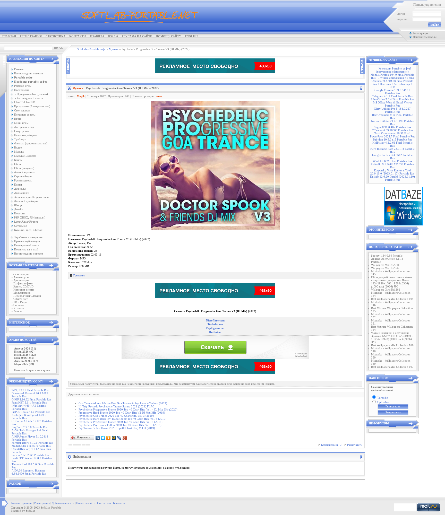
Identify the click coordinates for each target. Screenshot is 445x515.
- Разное (17, 311)
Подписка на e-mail (26, 249)
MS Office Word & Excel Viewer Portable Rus (392, 104)
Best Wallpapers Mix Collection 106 (392, 345)
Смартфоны (21, 131)
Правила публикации (27, 241)
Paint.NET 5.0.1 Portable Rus (29, 402)
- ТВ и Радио (20, 301)
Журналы (19, 188)
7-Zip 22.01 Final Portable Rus (30, 390)
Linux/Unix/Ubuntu (26, 221)
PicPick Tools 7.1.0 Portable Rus (31, 411)
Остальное (20, 225)
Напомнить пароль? (425, 36)
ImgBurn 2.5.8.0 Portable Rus (29, 427)
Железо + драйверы (26, 201)
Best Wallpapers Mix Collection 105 (392, 298)
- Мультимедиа (21, 292)
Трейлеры (20, 139)
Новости (19, 213)
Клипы (18, 159)
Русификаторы (23, 180)
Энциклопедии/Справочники (31, 196)
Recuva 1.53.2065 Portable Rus (30, 455)
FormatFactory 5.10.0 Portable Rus (32, 442)
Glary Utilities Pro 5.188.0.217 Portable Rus (392, 110)
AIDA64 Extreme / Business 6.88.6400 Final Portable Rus (29, 472)
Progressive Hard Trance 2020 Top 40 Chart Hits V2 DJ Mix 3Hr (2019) (122, 412)
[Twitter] (103, 437)
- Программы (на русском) (31, 93)
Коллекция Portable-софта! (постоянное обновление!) (393, 70)
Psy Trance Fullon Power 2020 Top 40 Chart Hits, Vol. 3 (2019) (117, 428)
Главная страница (21, 502)
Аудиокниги (21, 192)
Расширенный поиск (26, 245)
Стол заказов (22, 110)
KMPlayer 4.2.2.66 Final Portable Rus (392, 144)
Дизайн (18, 209)
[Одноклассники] (108, 437)
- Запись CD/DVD (22, 286)
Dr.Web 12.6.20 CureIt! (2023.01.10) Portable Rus (392, 178)
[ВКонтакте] (97, 437)
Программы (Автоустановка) (32, 106)
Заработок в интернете (28, 237)
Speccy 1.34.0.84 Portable (387, 255)
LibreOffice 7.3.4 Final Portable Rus (392, 99)
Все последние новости (28, 73)
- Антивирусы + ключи (28, 98)
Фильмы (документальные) (30, 143)
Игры (17, 118)
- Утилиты (18, 308)
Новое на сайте (85, 502)
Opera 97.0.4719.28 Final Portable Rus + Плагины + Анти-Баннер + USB (392, 84)
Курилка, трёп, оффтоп (28, 229)
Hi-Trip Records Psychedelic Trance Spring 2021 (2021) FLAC (116, 406)
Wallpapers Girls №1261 (385, 289)
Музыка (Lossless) (25, 155)
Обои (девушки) (24, 168)
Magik (81, 96)
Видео (18, 147)
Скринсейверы (23, 176)
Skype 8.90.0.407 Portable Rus (392, 127)
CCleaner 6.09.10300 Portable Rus (392, 130)
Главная (9, 36)
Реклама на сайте (137, 36)
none (159, 96)
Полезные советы (24, 114)
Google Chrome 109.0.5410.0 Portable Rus (392, 92)
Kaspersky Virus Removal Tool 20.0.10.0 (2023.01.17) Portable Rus (392, 172)
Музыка (19, 151)
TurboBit (382, 397)
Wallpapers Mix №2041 (385, 264)
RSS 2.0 (113, 36)
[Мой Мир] (114, 437)
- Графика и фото (22, 283)
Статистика (55, 36)
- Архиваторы (20, 280)
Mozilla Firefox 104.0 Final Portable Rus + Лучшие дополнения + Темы (392, 76)
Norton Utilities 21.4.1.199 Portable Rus (392, 122)
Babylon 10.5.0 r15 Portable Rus (392, 139)
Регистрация (31, 36)
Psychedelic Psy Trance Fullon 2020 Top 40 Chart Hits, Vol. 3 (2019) (120, 424)
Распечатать (354, 444)
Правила (97, 36)
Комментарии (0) (331, 444)
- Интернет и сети (23, 289)
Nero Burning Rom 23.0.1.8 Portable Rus (392, 150)
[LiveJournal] (119, 437)
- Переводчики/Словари (26, 295)
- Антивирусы (20, 277)
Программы (21, 89)
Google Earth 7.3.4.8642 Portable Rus (392, 156)
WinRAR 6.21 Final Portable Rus (392, 161)
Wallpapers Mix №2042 (385, 267)
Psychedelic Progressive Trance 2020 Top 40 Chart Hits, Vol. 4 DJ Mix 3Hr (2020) (128, 409)
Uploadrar (383, 402)
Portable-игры (22, 85)
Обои (17, 163)
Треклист (79, 275)
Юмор (18, 205)
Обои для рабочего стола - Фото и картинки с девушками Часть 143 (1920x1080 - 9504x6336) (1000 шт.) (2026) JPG (391, 282)
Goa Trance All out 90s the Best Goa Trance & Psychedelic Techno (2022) (123, 403)
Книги (18, 184)
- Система (18, 305)
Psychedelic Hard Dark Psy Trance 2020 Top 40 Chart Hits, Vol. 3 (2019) (122, 418)
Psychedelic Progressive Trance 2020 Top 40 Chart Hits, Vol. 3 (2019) (120, 421)
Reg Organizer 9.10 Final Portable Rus (392, 116)
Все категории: (21, 274)
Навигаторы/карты (25, 135)
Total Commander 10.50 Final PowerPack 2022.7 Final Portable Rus (392, 135)
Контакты (77, 36)
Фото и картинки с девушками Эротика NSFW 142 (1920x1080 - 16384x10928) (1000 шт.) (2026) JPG (392, 337)
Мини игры (21, 122)
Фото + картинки (24, 172)
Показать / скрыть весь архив (32, 370)
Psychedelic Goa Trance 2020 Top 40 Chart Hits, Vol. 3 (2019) (116, 415)
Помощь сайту (168, 36)
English (191, 36)
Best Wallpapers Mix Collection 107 (392, 366)
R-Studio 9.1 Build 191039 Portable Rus (392, 166)
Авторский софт (24, 126)
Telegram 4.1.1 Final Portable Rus (392, 96)
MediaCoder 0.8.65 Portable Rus (31, 445)
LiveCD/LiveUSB (24, 102)
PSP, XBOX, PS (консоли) (29, 217)
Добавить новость (63, 502)
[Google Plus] (124, 437)
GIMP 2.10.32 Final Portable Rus (31, 399)
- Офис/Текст (20, 298)
